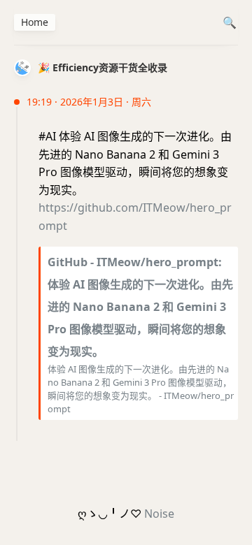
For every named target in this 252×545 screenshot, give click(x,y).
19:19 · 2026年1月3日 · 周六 (89, 101)
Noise (159, 513)
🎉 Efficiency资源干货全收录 (102, 67)
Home (34, 22)
